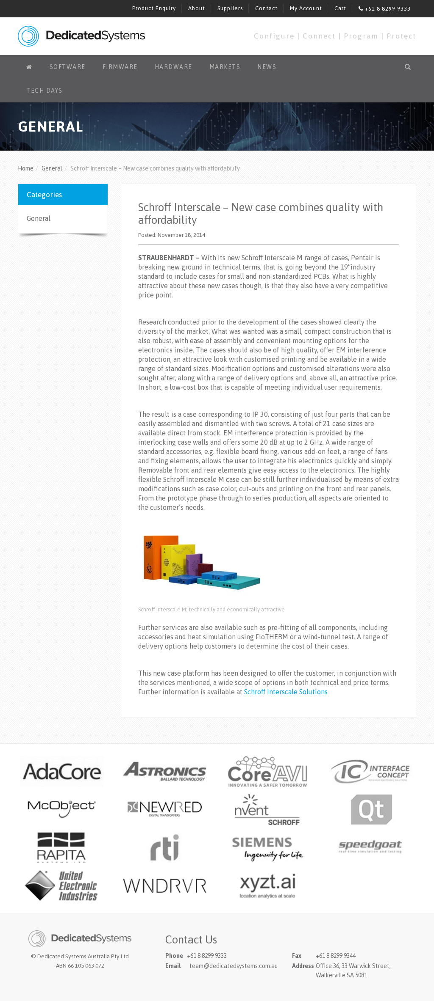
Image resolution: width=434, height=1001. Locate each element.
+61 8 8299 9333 (387, 9)
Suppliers (230, 8)
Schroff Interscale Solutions (286, 692)
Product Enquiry (154, 8)
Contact (266, 8)
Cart (340, 8)
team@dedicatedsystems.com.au (233, 965)
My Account (306, 8)
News (266, 66)
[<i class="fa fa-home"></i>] (29, 67)
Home (25, 168)
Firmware (120, 66)
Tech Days (44, 90)
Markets (225, 66)
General (52, 168)
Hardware (173, 66)
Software (68, 66)
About (196, 8)
